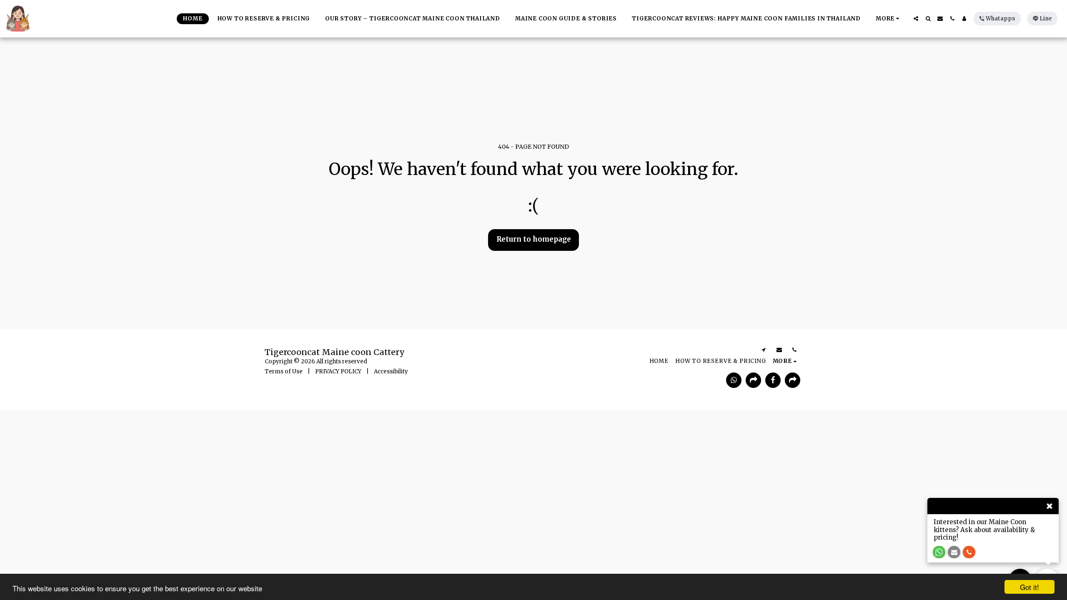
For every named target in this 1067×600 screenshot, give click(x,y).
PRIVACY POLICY (338, 371)
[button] (916, 18)
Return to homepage (533, 239)
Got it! (1029, 587)
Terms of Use (284, 371)
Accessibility (391, 371)
